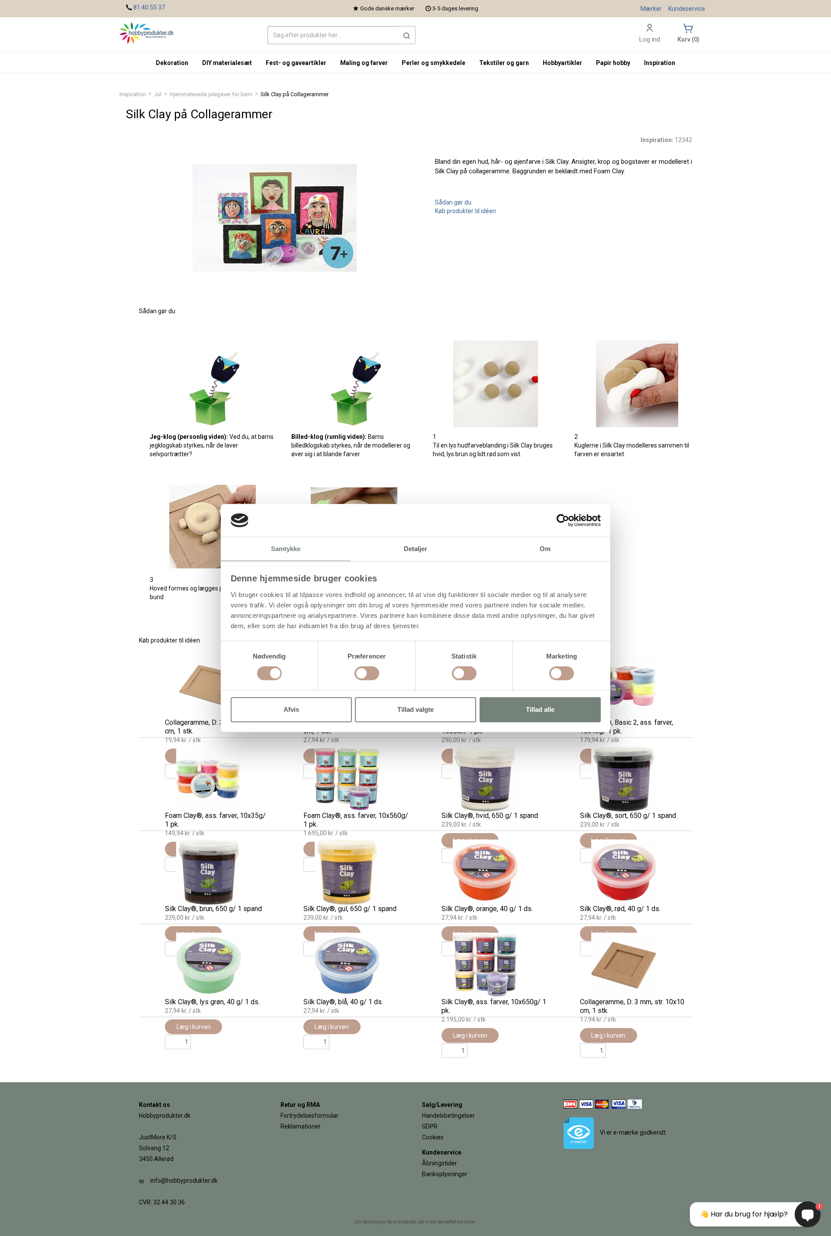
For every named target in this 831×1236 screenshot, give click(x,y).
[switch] (366, 673)
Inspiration (132, 94)
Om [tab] (545, 549)
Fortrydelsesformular (309, 1115)
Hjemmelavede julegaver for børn (211, 94)
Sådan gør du (453, 202)
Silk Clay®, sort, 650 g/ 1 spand (628, 815)
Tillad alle (540, 709)
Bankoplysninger (444, 1174)
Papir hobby (613, 62)
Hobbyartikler (562, 62)
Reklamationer (300, 1126)
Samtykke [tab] (286, 549)
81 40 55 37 (149, 7)
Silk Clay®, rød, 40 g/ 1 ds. (620, 909)
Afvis (291, 709)
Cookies (433, 1137)
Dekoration (172, 62)
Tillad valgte (415, 709)
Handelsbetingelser (448, 1115)
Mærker (651, 8)
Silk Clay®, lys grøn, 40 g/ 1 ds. (212, 1002)
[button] (407, 35)
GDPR (430, 1126)
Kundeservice (686, 8)
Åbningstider (439, 1163)
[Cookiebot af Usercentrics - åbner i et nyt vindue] (563, 520)
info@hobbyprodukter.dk (184, 1180)
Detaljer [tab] (416, 549)
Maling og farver (364, 62)
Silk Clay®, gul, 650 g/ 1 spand (349, 909)
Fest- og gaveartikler (296, 62)
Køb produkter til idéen (465, 211)
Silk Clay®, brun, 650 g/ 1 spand (213, 909)
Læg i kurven (194, 1026)
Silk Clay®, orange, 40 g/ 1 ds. (487, 909)
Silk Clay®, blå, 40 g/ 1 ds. (343, 1002)
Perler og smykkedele (433, 62)
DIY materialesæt (227, 62)
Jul (157, 94)
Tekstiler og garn (504, 62)
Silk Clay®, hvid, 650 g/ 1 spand (489, 815)
